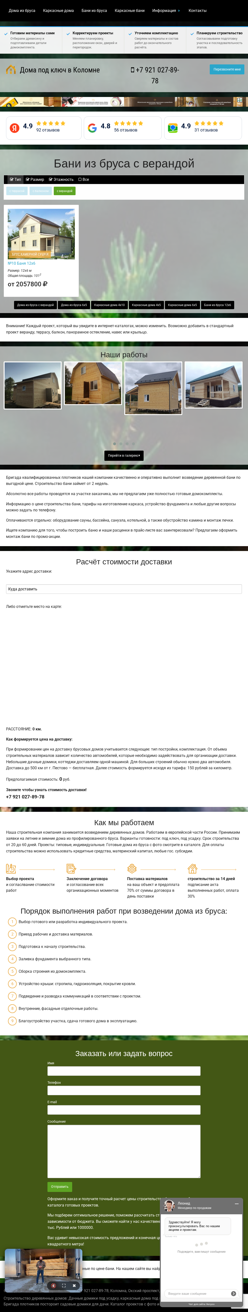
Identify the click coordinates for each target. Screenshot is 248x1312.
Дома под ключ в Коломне (59, 70)
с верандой (64, 191)
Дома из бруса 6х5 (74, 305)
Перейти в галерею (123, 456)
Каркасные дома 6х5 (182, 305)
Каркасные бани (130, 10)
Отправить (60, 1187)
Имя (50, 1063)
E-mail (52, 1102)
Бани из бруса (94, 10)
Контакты (198, 10)
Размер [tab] (37, 179)
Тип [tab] (17, 179)
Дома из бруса (22, 10)
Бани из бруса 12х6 (217, 305)
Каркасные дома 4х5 (146, 305)
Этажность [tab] (63, 179)
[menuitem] (22, 10)
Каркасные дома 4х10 (109, 305)
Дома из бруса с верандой (35, 305)
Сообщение (56, 1121)
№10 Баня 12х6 (21, 263)
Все (85, 179)
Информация (164, 10)
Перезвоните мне (227, 69)
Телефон (54, 1083)
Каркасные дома (58, 10)
